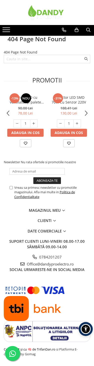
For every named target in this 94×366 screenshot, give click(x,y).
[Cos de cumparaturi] (76, 30)
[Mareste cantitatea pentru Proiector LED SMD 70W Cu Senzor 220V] (77, 124)
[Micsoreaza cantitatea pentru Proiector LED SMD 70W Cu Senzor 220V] (60, 124)
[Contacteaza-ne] (64, 30)
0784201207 (50, 257)
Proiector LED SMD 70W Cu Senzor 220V (69, 99)
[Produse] (7, 31)
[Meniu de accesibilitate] (86, 329)
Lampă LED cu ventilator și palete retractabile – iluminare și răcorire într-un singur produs (25, 99)
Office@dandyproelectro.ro (50, 264)
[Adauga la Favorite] (25, 143)
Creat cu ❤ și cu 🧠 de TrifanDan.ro (30, 349)
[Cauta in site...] (88, 30)
